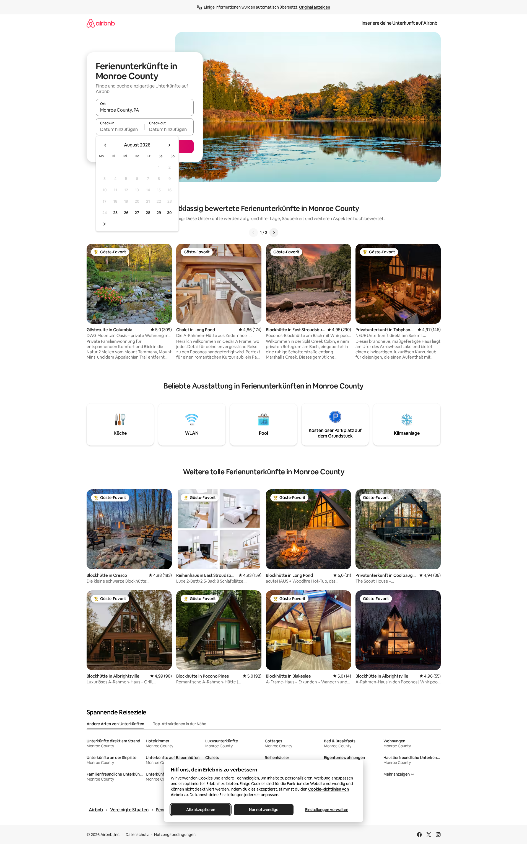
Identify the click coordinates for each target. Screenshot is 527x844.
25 (115, 212)
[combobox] (144, 110)
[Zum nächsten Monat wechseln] (169, 145)
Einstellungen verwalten (326, 809)
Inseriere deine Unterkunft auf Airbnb (399, 23)
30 (169, 212)
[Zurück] (253, 232)
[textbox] (120, 129)
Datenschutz (137, 834)
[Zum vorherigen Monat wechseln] (105, 145)
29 (159, 212)
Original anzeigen (314, 7)
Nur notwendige (263, 809)
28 (148, 212)
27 (137, 212)
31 (105, 224)
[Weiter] (273, 232)
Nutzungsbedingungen (175, 834)
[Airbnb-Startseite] (101, 23)
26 (126, 212)
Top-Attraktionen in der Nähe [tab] (179, 723)
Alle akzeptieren (200, 809)
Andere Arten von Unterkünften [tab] (115, 723)
